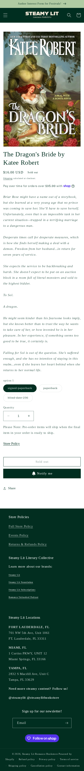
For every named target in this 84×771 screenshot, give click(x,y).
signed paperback (22, 389)
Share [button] (12, 488)
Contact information (68, 765)
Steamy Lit (14, 575)
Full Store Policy (21, 526)
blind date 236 (20, 399)
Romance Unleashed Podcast (23, 597)
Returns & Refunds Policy (28, 544)
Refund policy (27, 759)
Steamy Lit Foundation (21, 582)
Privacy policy (47, 759)
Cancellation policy (42, 765)
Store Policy (11, 443)
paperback (52, 389)
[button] (5, 15)
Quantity (8, 407)
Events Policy (19, 535)
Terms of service (69, 759)
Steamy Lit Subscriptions (22, 590)
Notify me (45, 473)
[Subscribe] (66, 723)
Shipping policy (17, 765)
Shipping (7, 178)
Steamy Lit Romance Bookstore (40, 754)
